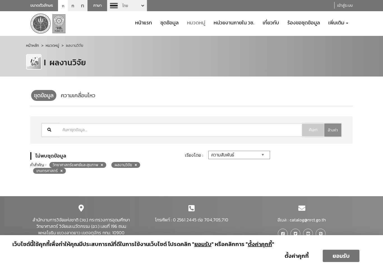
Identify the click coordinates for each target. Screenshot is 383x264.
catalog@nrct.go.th (308, 219)
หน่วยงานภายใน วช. (234, 22)
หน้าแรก (143, 22)
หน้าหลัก (32, 45)
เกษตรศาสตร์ (47, 171)
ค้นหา (313, 130)
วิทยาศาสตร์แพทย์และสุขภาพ (75, 165)
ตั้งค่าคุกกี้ (297, 256)
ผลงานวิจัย (123, 165)
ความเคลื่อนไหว (78, 95)
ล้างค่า (333, 130)
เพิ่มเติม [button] (336, 22)
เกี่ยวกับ (271, 22)
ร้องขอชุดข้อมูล (303, 22)
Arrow (127, 5)
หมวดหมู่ (196, 22)
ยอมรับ (341, 256)
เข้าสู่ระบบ (345, 5)
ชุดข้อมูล (169, 22)
